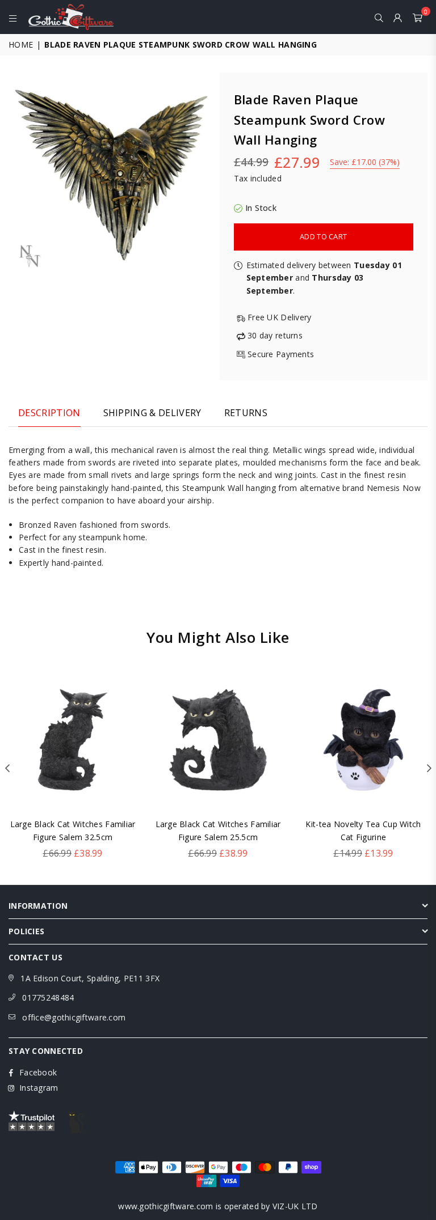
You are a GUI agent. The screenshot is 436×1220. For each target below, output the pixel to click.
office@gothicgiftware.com (73, 1017)
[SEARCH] (379, 17)
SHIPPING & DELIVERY (152, 412)
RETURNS (245, 412)
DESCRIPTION (49, 412)
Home (21, 44)
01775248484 (48, 997)
